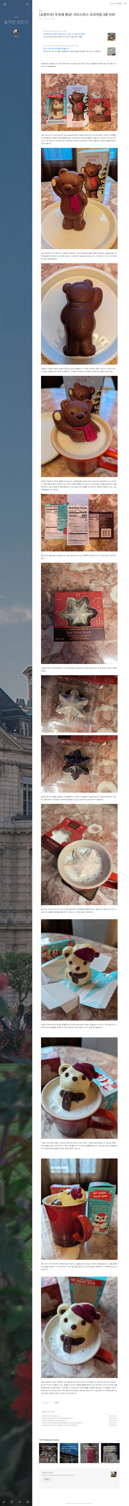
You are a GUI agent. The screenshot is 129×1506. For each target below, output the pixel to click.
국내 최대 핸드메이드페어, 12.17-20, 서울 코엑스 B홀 (62, 37)
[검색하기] (28, 4)
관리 (28, 1502)
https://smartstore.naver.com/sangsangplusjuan (59, 45)
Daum (79, 1503)
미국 (40, 11)
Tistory (91, 1503)
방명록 (12, 1502)
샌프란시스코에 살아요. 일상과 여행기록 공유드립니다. (58, 1475)
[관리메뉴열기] (125, 3)
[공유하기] (47, 1402)
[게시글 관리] (49, 1402)
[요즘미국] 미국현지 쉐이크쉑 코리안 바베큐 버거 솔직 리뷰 (57, 1418)
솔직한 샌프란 (16, 22)
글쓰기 (4, 1502)
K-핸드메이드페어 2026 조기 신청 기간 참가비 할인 (64, 34)
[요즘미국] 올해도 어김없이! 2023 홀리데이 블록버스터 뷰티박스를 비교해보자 (61, 1422)
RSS (20, 1502)
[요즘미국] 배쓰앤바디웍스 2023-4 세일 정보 (53, 1420)
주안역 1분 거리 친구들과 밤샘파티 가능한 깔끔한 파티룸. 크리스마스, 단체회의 (72, 51)
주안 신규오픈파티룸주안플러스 (56, 48)
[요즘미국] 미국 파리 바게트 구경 (50, 1416)
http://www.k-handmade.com (52, 31)
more (118, 1440)
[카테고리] (5, 4)
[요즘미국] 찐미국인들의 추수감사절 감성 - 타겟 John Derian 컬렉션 (59, 1425)
